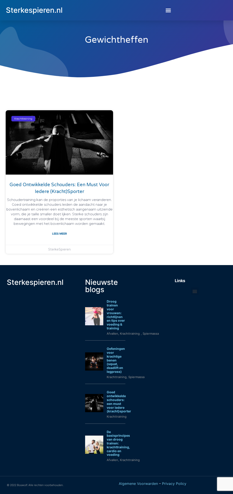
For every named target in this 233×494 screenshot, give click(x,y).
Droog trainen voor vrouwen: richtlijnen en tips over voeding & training (116, 314)
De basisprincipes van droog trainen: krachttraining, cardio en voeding (118, 443)
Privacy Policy (174, 483)
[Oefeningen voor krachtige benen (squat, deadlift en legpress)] (94, 369)
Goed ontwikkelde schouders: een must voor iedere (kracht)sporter (119, 401)
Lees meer (59, 233)
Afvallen (112, 333)
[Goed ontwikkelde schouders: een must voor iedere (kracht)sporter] (94, 411)
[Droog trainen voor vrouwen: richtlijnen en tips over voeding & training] (94, 324)
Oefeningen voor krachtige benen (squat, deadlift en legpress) (116, 360)
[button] (168, 10)
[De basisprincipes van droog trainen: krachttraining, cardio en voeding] (94, 452)
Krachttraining (117, 377)
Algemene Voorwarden (138, 483)
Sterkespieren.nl (34, 10)
